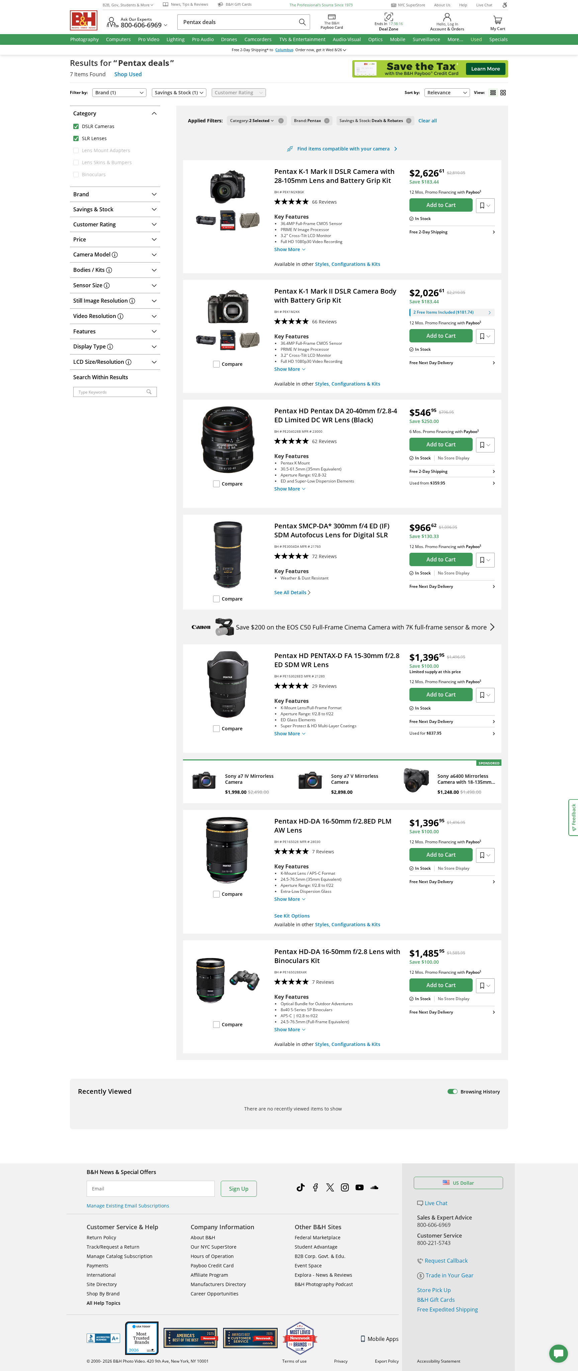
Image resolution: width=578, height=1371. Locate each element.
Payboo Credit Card (212, 1265)
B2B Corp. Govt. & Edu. (320, 1256)
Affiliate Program (209, 1275)
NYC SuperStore (411, 4)
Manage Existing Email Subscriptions (128, 1205)
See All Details (290, 593)
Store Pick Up (434, 1290)
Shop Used (128, 74)
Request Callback (446, 1260)
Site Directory (102, 1284)
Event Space (308, 1265)
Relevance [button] (439, 92)
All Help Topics (103, 1303)
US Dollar (463, 1183)
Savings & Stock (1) (176, 92)
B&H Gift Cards (436, 1299)
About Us (442, 4)
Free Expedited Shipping (447, 1309)
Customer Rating (234, 92)
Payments (97, 1265)
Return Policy (101, 1237)
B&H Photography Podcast (324, 1284)
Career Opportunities (214, 1293)
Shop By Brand (103, 1293)
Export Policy (387, 1361)
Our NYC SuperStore (213, 1247)
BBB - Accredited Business (103, 1338)
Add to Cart (441, 205)
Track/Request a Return (113, 1247)
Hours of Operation (212, 1256)
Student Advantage (316, 1247)
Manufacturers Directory (218, 1284)
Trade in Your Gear (450, 1275)
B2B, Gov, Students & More (126, 4)
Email (98, 1188)
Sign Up (239, 1188)
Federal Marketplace (318, 1237)
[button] (252, 120)
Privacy (341, 1361)
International (101, 1275)
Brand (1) (105, 92)
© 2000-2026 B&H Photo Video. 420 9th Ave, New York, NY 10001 (148, 1361)
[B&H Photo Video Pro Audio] (86, 20)
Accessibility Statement (438, 1361)
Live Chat (484, 4)
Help (463, 4)
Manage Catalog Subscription (120, 1256)
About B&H (203, 1237)
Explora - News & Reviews (323, 1275)
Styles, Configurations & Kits (347, 264)
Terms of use (294, 1361)
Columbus (284, 49)
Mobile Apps (383, 1339)
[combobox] (447, 92)
